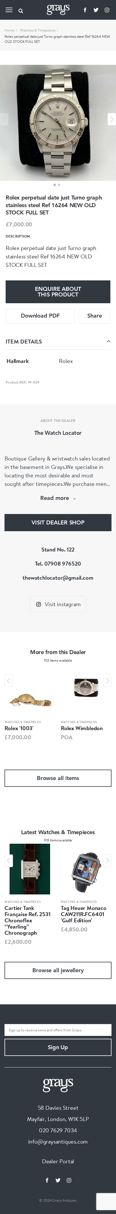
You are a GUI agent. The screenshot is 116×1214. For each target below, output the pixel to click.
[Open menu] (9, 10)
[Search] (21, 10)
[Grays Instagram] (107, 9)
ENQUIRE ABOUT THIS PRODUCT (58, 292)
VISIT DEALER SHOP (58, 523)
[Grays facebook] (85, 9)
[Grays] (58, 1084)
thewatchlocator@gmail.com (58, 577)
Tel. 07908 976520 (58, 563)
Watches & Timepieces (37, 30)
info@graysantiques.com (58, 1141)
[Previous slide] (4, 119)
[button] (54, 185)
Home (9, 30)
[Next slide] (112, 119)
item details (24, 341)
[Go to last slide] (9, 680)
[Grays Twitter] (96, 9)
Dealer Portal (58, 1161)
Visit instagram (63, 604)
